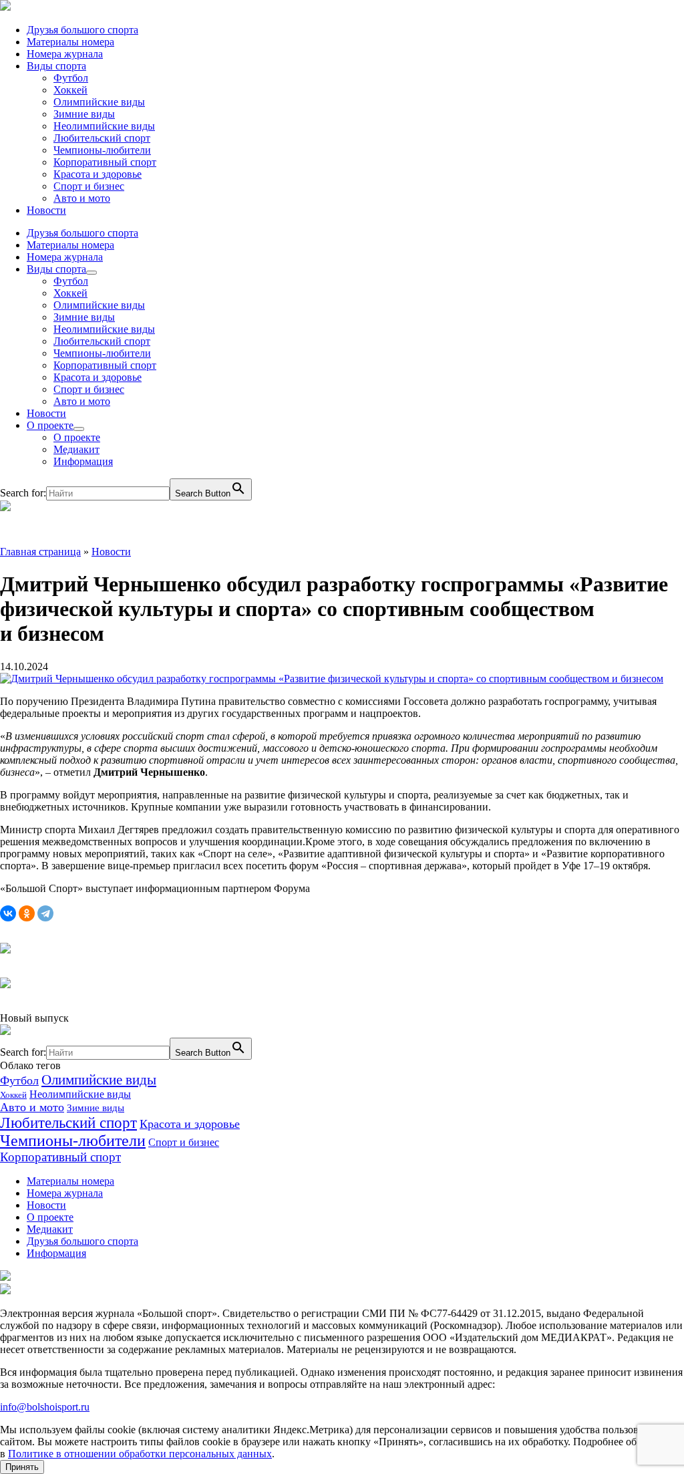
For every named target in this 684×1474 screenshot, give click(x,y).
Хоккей (70, 90)
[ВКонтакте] (8, 913)
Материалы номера (70, 41)
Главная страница (40, 551)
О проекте (50, 425)
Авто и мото (81, 198)
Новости (46, 210)
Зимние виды (84, 114)
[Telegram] (45, 913)
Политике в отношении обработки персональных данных (140, 1453)
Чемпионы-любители (102, 150)
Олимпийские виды (99, 102)
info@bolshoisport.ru (45, 1407)
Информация (83, 461)
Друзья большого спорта (82, 29)
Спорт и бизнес (88, 186)
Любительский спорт (101, 138)
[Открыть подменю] (91, 273)
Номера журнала (65, 53)
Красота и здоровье (97, 174)
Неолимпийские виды (104, 126)
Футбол (70, 78)
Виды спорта (56, 65)
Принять (22, 1467)
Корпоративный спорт (104, 162)
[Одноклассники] (27, 913)
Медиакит (76, 449)
